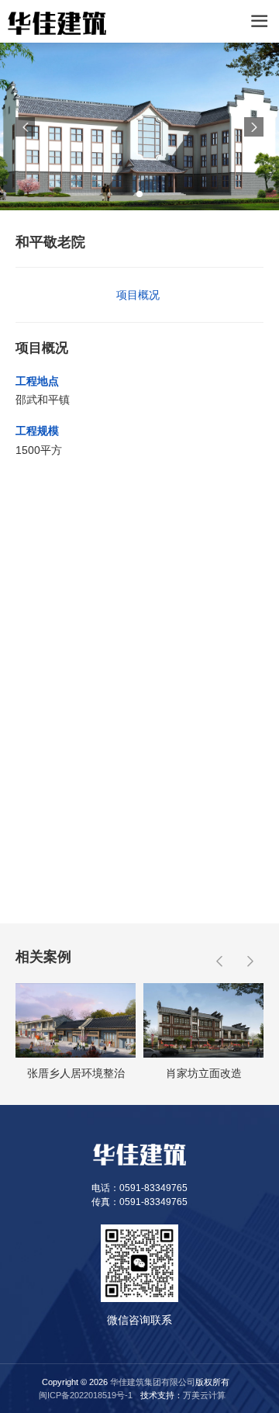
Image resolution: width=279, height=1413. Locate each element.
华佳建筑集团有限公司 (152, 1382)
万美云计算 (204, 1395)
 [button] (25, 126)
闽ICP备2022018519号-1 (86, 1395)
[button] (139, 194)
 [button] (254, 126)
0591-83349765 (153, 1188)
